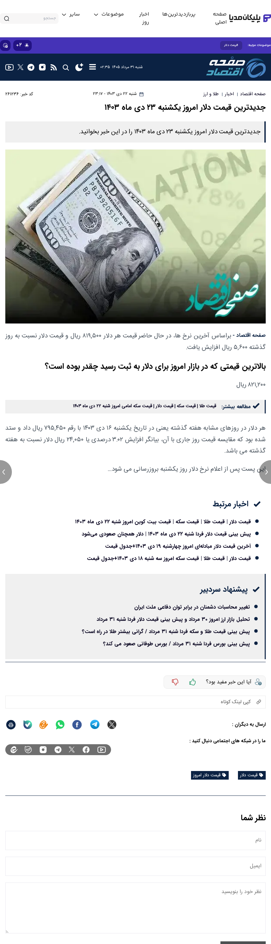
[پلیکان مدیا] (250, 18)
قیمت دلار (231, 45)
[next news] (265, 472)
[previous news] (6, 472)
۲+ (19, 45)
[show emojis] (5, 45)
